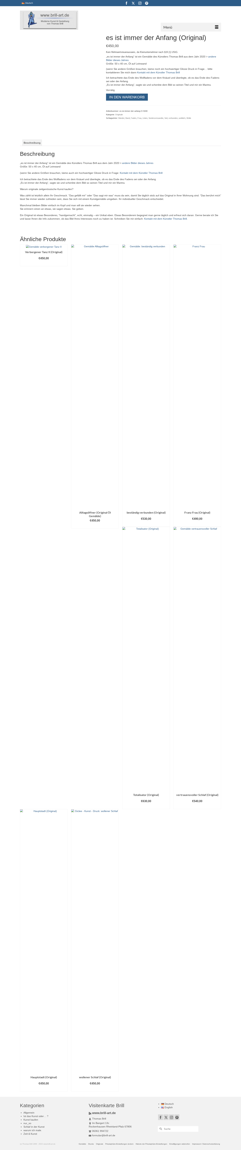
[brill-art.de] (51, 20)
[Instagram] (140, 3)
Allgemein (28, 1112)
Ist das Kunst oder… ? (35, 1116)
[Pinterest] (146, 3)
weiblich (182, 118)
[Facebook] (126, 3)
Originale (119, 115)
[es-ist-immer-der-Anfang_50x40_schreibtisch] (30, 125)
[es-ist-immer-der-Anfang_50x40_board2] (90, 109)
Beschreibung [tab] (32, 142)
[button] (119, 1144)
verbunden (173, 118)
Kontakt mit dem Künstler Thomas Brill (158, 72)
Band (127, 118)
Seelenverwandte (156, 118)
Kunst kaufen (30, 1119)
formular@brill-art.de (103, 1135)
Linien (145, 118)
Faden (133, 118)
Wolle (188, 118)
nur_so (27, 1123)
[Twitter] (133, 3)
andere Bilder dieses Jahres (137, 163)
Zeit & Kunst (30, 1133)
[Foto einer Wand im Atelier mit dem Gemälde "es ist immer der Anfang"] (30, 109)
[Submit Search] (160, 1129)
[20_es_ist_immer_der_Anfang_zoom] (50, 109)
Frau (139, 118)
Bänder (121, 118)
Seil (165, 118)
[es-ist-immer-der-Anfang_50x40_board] (70, 109)
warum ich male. (32, 1130)
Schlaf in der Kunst (33, 1126)
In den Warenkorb (127, 97)
